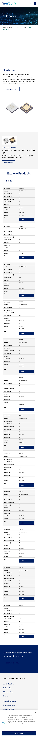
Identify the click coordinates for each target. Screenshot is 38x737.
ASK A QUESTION (11, 89)
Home (4, 27)
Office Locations (8, 692)
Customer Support (8, 688)
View (22, 219)
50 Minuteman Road (9, 705)
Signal (19, 27)
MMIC (25, 27)
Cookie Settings (19, 728)
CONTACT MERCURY (12, 663)
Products (11, 27)
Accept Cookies (19, 733)
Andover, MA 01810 (8, 709)
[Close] (36, 712)
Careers (5, 696)
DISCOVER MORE (8, 162)
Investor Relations (8, 684)
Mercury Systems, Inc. (9, 701)
